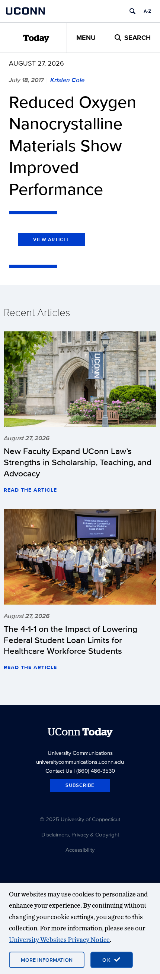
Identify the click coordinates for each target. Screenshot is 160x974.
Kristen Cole (67, 79)
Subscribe (80, 785)
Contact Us (58, 771)
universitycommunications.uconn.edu (80, 762)
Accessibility (80, 850)
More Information (47, 960)
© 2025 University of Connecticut (80, 819)
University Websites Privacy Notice (59, 939)
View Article (51, 239)
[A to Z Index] (147, 11)
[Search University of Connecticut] (132, 11)
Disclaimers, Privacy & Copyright (80, 834)
